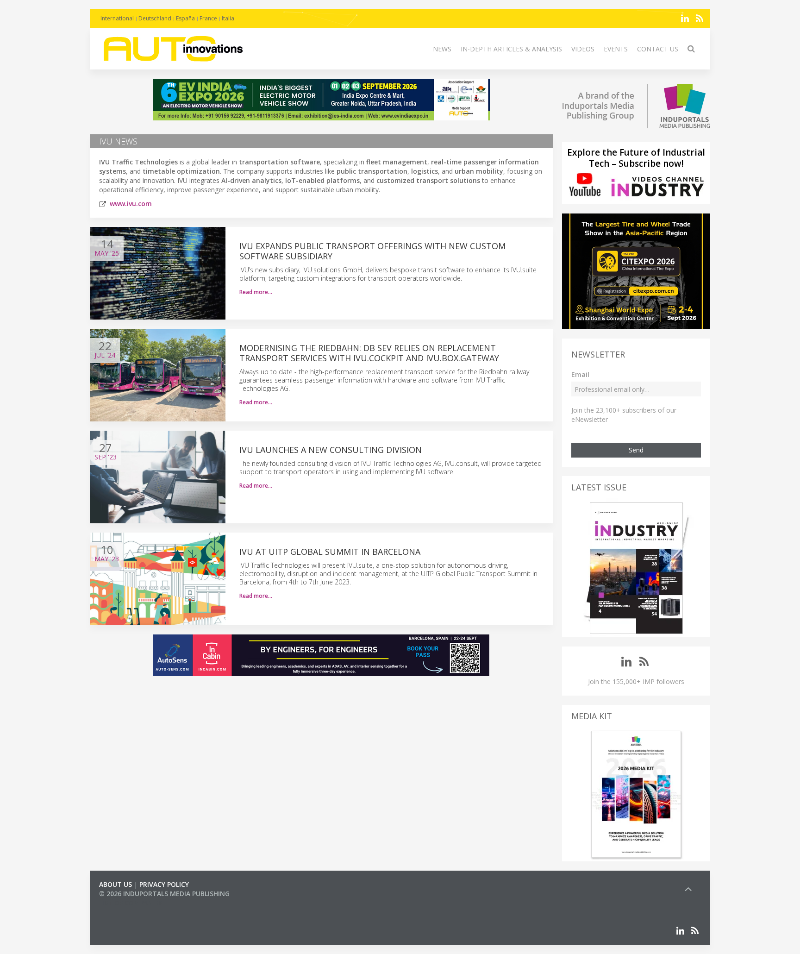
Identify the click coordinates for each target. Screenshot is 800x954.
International (117, 18)
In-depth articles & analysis (511, 48)
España (185, 18)
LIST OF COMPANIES (130, 902)
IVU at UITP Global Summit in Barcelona (329, 551)
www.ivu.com (131, 203)
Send (636, 450)
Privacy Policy (164, 884)
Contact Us (657, 48)
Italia (228, 18)
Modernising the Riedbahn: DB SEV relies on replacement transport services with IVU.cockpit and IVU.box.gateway (369, 353)
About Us (115, 884)
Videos (582, 48)
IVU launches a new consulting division (330, 449)
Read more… (255, 292)
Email (580, 374)
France (208, 18)
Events (616, 48)
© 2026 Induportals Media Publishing (164, 893)
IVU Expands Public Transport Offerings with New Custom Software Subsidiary (372, 251)
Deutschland (154, 18)
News (442, 48)
